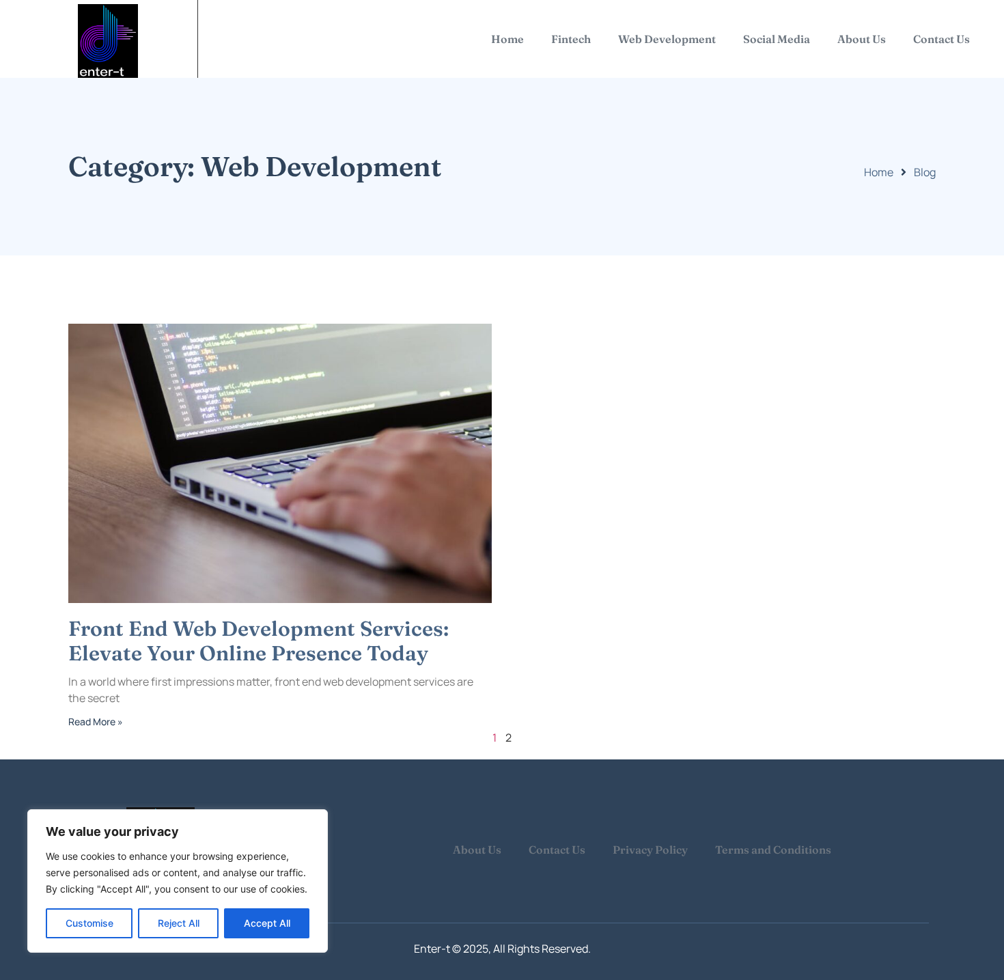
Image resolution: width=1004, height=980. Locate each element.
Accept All (267, 923)
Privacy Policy (650, 849)
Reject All (178, 923)
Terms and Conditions (773, 849)
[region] (177, 881)
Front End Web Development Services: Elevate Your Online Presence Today (258, 641)
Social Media (776, 39)
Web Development (667, 39)
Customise (89, 923)
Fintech (571, 39)
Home (507, 39)
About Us (861, 39)
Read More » (95, 721)
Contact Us (941, 39)
